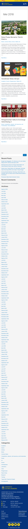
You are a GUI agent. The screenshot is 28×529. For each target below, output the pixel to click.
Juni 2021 (3, 281)
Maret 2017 (3, 375)
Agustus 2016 (4, 387)
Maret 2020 (4, 308)
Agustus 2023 (4, 245)
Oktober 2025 (4, 201)
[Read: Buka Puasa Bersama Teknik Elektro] (14, 27)
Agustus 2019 (4, 320)
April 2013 (3, 435)
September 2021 (5, 274)
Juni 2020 (3, 304)
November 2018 (4, 335)
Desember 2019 (4, 314)
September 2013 (5, 429)
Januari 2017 (4, 379)
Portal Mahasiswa (22, 516)
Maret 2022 (4, 262)
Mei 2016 (3, 394)
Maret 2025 (4, 210)
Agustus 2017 (4, 364)
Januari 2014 (4, 421)
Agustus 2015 (4, 410)
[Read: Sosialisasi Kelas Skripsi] (14, 69)
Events (13, 41)
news (2, 468)
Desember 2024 (4, 214)
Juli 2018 (3, 343)
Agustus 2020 (4, 300)
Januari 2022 (4, 266)
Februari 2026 (4, 199)
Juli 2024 (3, 224)
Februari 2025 (4, 212)
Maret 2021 (3, 285)
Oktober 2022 (4, 256)
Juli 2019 (3, 323)
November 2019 (4, 316)
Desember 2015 (4, 402)
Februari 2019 (4, 329)
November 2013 (4, 425)
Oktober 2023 (4, 243)
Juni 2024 (3, 226)
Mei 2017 (3, 371)
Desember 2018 (4, 333)
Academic (3, 81)
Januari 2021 (4, 289)
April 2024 (3, 231)
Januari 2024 (4, 237)
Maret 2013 (3, 438)
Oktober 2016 (4, 383)
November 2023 (5, 241)
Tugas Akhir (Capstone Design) (8, 479)
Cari (2, 152)
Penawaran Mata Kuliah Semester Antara (10, 177)
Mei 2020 (3, 306)
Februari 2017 (4, 377)
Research (3, 475)
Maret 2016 (3, 398)
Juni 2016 (3, 392)
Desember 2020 (4, 291)
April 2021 (3, 283)
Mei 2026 (3, 195)
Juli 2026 (3, 191)
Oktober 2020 (4, 295)
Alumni (2, 447)
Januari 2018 (4, 354)
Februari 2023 (4, 249)
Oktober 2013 (4, 427)
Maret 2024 (4, 233)
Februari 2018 (4, 352)
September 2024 (5, 220)
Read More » (4, 57)
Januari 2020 (4, 312)
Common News (8, 41)
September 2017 (5, 362)
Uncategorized (4, 481)
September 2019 (5, 318)
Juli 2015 (3, 412)
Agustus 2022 (4, 258)
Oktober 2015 (4, 406)
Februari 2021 (4, 287)
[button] (24, 4)
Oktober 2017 (4, 360)
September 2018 (5, 339)
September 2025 (5, 203)
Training (3, 477)
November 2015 (4, 404)
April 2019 (3, 327)
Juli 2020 (3, 302)
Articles (3, 449)
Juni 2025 (3, 208)
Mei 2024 (3, 228)
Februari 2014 (4, 419)
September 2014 (5, 414)
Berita (2, 41)
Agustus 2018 (4, 341)
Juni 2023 (3, 247)
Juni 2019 (3, 325)
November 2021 (4, 270)
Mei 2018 (3, 348)
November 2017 (4, 358)
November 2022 (4, 254)
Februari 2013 (4, 440)
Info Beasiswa (4, 464)
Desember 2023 (4, 239)
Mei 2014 (3, 417)
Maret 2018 (3, 350)
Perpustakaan (21, 514)
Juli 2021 (3, 279)
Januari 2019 (4, 331)
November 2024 (5, 216)
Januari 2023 (4, 251)
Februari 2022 (4, 264)
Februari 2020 (4, 310)
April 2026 (3, 197)
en (2, 460)
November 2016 (4, 381)
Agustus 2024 (4, 222)
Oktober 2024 (4, 218)
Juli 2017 (3, 366)
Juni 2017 (3, 369)
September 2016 (5, 385)
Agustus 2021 (4, 277)
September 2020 (5, 297)
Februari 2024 (4, 235)
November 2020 (5, 293)
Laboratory (3, 466)
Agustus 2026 (4, 189)
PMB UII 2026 (21, 513)
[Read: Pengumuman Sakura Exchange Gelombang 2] (14, 110)
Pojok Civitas (4, 472)
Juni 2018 (3, 346)
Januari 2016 (4, 400)
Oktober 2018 (4, 337)
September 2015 (5, 408)
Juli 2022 (3, 260)
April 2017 (3, 373)
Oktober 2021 (4, 272)
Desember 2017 (4, 356)
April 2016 (3, 396)
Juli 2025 (3, 205)
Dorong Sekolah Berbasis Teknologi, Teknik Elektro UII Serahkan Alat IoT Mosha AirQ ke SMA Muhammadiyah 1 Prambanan (13, 173)
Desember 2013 (4, 423)
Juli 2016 (3, 389)
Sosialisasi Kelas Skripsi (10, 79)
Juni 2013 (3, 433)
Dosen (2, 458)
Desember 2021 (4, 268)
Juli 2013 (3, 431)
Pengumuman (13, 81)
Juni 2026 (3, 193)
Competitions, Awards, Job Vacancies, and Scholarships (13, 456)
